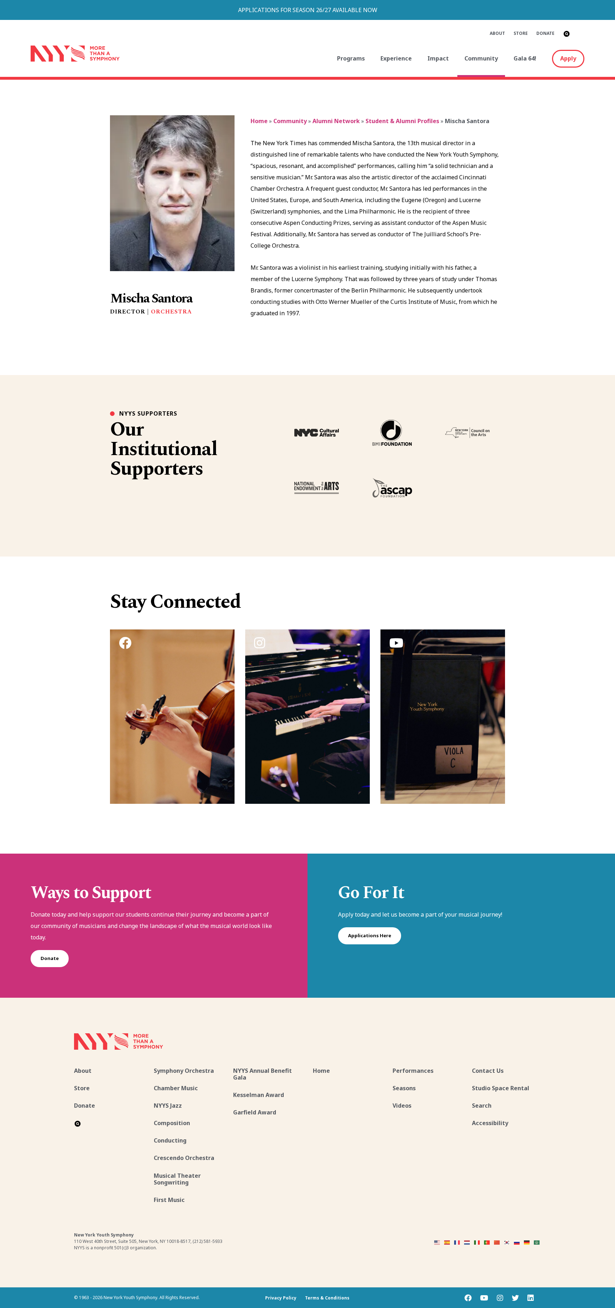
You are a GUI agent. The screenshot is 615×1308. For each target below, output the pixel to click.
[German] (527, 1242)
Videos (402, 1105)
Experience (396, 58)
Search (482, 1105)
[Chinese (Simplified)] (497, 1242)
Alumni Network (336, 121)
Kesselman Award (258, 1095)
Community (481, 58)
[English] (437, 1242)
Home (259, 121)
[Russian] (517, 1242)
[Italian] (477, 1242)
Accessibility (490, 1123)
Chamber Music (176, 1088)
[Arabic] (537, 1242)
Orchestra (171, 311)
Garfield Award (254, 1112)
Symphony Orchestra (184, 1071)
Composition (172, 1123)
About (497, 33)
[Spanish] (447, 1242)
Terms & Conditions (327, 1298)
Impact (438, 58)
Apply (568, 58)
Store (521, 33)
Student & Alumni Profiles (402, 121)
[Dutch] (467, 1242)
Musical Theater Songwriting (177, 1179)
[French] (457, 1242)
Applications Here (369, 935)
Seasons (404, 1088)
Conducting (170, 1140)
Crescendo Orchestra (184, 1158)
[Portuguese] (487, 1242)
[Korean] (507, 1242)
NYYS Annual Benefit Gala (262, 1074)
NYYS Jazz (168, 1105)
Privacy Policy (280, 1298)
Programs (351, 58)
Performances (413, 1071)
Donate (545, 33)
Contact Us (488, 1071)
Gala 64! (525, 58)
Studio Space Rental (500, 1088)
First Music (169, 1200)
